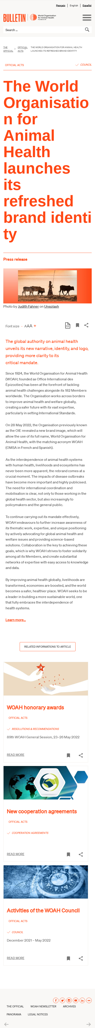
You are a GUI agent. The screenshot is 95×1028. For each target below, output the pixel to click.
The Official (15, 1006)
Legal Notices (38, 1014)
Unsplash (51, 306)
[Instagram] (69, 1000)
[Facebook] (56, 1000)
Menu (87, 17)
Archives (69, 1006)
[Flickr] (89, 1000)
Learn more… (16, 619)
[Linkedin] (82, 1000)
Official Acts (23, 49)
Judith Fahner (28, 306)
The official (8, 49)
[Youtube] (75, 1000)
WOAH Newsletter (43, 1006)
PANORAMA (14, 1014)
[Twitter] (62, 1000)
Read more (15, 754)
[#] (77, 324)
